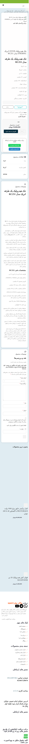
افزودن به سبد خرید (11, 131)
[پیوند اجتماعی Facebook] (18, 2)
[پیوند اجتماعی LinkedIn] (13, 2)
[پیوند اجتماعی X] (16, 2)
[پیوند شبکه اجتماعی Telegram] (11, 2)
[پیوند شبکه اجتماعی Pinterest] (14, 2)
